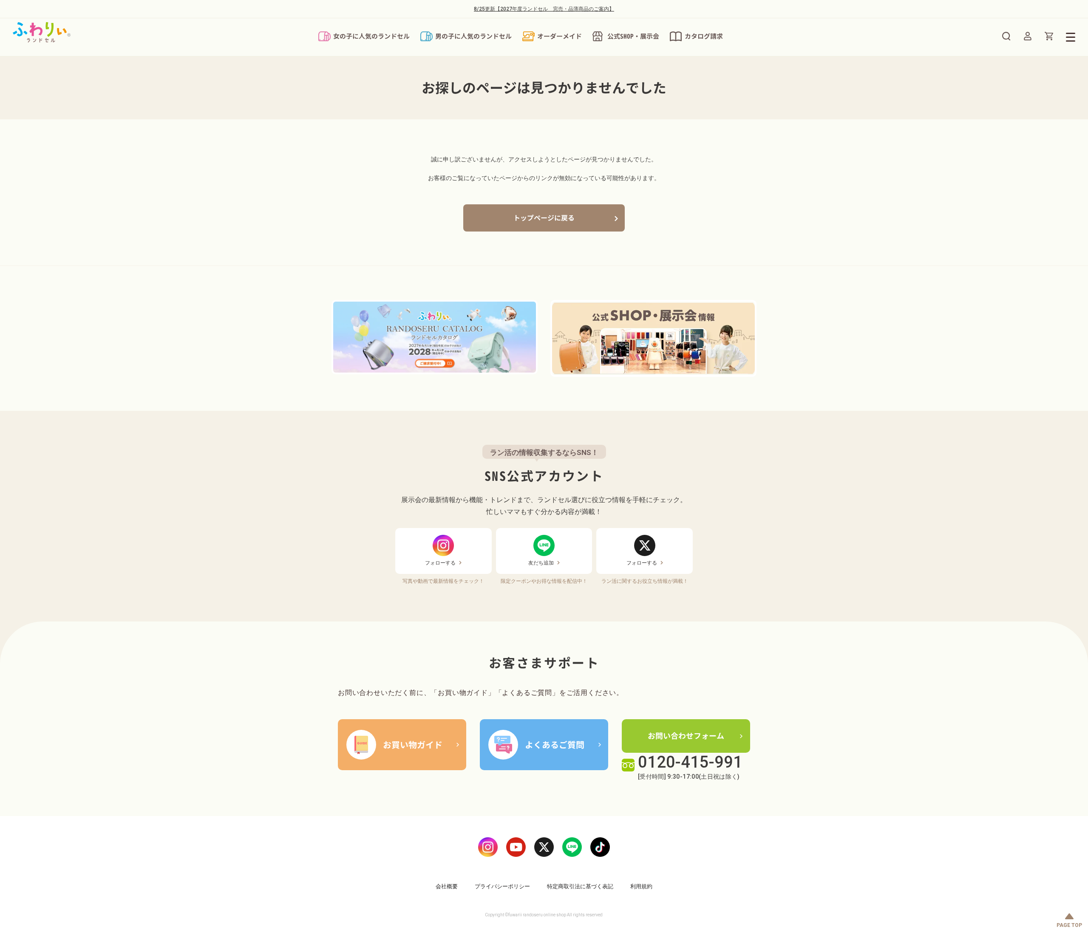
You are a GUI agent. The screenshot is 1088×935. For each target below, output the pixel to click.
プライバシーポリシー (502, 886)
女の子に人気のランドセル (371, 36)
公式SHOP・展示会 (633, 36)
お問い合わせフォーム (686, 736)
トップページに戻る (544, 218)
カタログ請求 (704, 36)
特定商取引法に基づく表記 (580, 886)
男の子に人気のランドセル (473, 36)
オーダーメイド (559, 36)
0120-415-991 (690, 762)
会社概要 (447, 886)
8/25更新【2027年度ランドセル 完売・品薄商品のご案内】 (544, 9)
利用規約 (641, 886)
